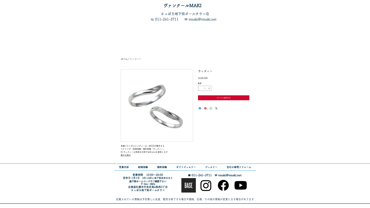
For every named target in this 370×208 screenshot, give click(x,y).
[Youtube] (240, 185)
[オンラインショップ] (188, 185)
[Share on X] (216, 108)
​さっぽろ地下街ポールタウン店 (185, 13)
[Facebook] (223, 185)
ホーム (124, 58)
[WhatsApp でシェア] (211, 108)
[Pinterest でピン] (205, 108)
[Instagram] (206, 185)
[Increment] (209, 88)
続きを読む (126, 155)
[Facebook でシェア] (200, 108)
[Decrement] (200, 88)
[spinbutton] (205, 88)
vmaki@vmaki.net (230, 175)
